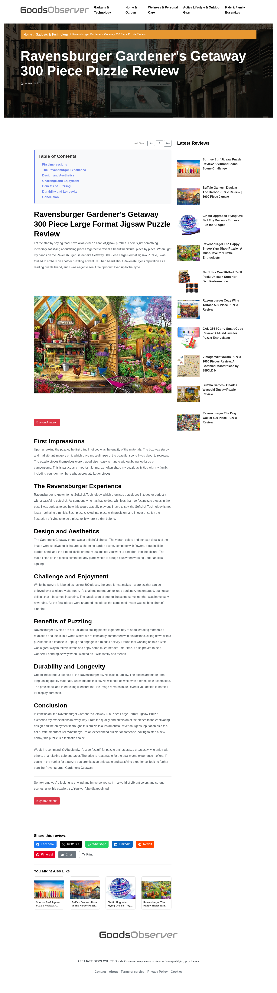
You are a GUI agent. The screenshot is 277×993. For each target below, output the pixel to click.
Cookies (177, 971)
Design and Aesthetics (58, 175)
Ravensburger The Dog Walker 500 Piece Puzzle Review (220, 418)
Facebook (47, 844)
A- (151, 143)
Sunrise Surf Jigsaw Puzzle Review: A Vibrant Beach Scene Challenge (222, 164)
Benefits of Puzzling (56, 186)
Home (28, 34)
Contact (100, 971)
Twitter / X (73, 844)
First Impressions (54, 164)
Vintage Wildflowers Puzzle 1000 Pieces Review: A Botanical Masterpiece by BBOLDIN (222, 363)
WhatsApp (99, 844)
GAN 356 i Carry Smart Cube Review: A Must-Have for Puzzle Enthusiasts (223, 333)
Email (69, 854)
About (113, 971)
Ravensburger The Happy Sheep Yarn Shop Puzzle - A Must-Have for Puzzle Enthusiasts (222, 250)
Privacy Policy (157, 971)
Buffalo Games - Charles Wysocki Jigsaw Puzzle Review (220, 390)
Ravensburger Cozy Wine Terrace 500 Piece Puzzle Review (221, 305)
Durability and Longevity (59, 191)
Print (89, 854)
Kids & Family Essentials (235, 10)
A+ (168, 143)
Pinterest (46, 854)
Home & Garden (131, 10)
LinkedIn (124, 844)
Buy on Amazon (46, 422)
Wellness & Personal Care (163, 10)
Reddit (147, 844)
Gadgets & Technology (102, 10)
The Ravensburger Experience (64, 170)
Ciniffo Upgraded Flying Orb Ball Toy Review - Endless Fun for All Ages (223, 220)
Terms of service (132, 971)
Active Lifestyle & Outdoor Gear (202, 10)
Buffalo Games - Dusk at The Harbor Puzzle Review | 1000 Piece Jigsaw (222, 192)
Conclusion (50, 197)
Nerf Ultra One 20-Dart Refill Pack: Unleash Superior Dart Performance (222, 277)
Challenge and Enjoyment (60, 180)
